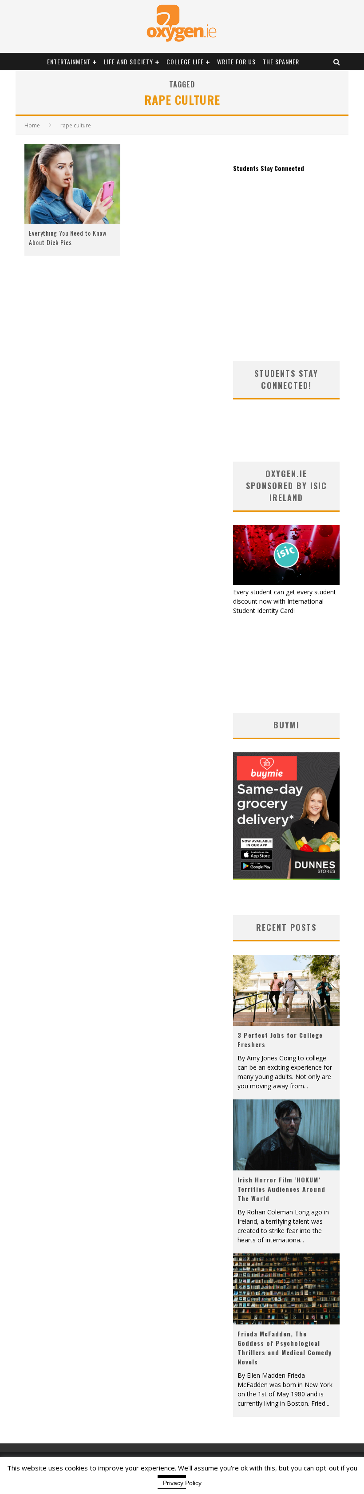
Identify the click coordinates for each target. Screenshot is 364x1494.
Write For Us (236, 61)
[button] (72, 184)
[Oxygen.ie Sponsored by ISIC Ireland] (286, 582)
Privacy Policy (182, 1482)
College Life (185, 61)
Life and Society (128, 61)
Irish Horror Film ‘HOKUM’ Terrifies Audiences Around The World (281, 1189)
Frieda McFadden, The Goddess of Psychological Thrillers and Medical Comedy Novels (284, 1347)
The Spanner (281, 61)
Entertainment (69, 61)
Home (32, 125)
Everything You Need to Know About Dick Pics (68, 237)
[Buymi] (286, 877)
